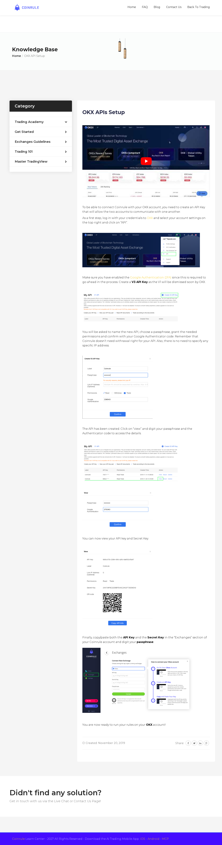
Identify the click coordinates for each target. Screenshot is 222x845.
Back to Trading (198, 7)
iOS (142, 838)
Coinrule (18, 838)
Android (153, 838)
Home (131, 7)
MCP (165, 838)
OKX (150, 218)
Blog (157, 7)
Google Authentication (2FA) (150, 277)
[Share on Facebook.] (188, 743)
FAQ (145, 7)
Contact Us (173, 7)
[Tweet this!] (194, 743)
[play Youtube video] (146, 161)
